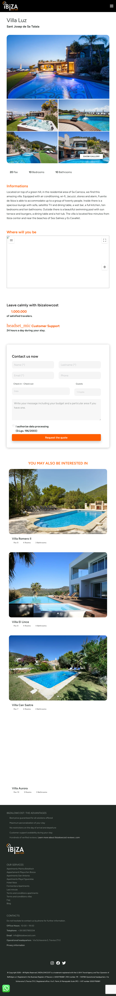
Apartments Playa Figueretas (20, 879)
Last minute (12, 889)
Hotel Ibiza (12, 882)
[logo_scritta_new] (10, 6)
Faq (8, 900)
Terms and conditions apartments (22, 893)
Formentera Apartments (18, 886)
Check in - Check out (23, 384)
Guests (79, 384)
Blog (9, 903)
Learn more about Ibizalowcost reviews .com (59, 837)
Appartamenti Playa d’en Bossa (21, 872)
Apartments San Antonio (18, 875)
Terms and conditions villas (19, 896)
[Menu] (111, 6)
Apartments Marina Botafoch (20, 868)
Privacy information (16, 945)
